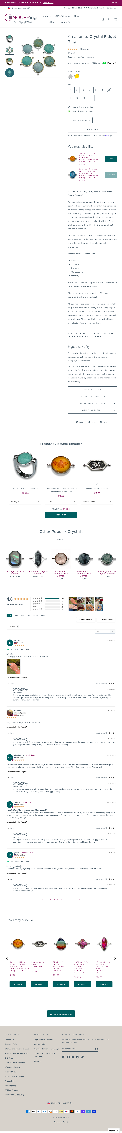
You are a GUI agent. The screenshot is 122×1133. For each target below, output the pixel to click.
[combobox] (114, 1130)
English (112, 1131)
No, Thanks (61, 567)
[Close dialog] (105, 515)
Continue (61, 560)
